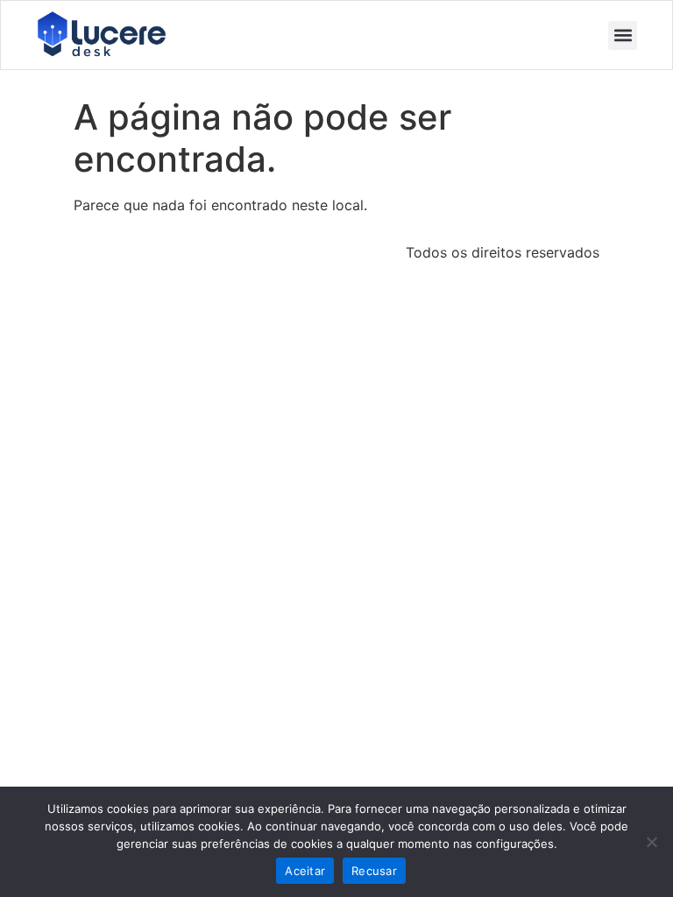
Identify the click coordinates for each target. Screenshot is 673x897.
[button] (622, 35)
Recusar (374, 871)
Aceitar (305, 871)
